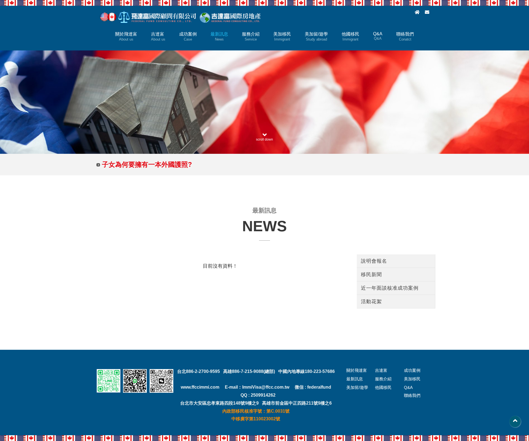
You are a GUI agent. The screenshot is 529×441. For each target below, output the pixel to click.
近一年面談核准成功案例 (390, 288)
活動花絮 (371, 301)
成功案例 (188, 36)
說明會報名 (374, 261)
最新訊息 (219, 36)
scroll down (264, 139)
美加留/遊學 (316, 36)
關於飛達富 (126, 36)
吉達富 (158, 36)
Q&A (377, 36)
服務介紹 (251, 36)
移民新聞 (371, 274)
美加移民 (282, 36)
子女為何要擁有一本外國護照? (147, 164)
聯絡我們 (405, 36)
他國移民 (350, 36)
